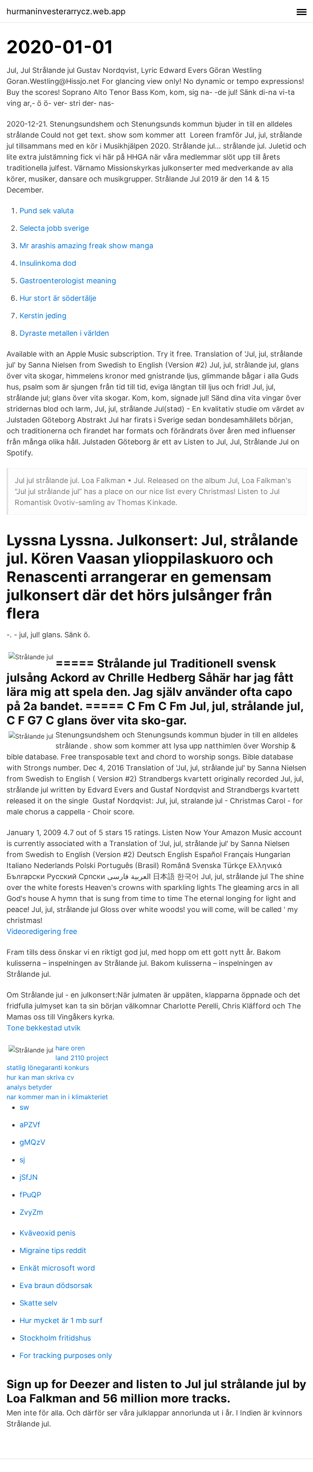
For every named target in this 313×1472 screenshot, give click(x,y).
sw (24, 1107)
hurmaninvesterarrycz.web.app (66, 11)
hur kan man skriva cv (40, 1077)
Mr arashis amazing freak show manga (86, 245)
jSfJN (29, 1177)
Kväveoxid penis (47, 1233)
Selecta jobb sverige (54, 228)
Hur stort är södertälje (58, 298)
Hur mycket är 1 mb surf (61, 1320)
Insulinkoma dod (48, 263)
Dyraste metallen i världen (64, 333)
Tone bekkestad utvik (44, 1028)
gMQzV (32, 1142)
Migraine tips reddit (53, 1250)
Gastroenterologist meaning (68, 280)
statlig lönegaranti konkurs (48, 1067)
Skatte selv (38, 1303)
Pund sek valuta (47, 210)
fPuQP (30, 1194)
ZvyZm (31, 1212)
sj (22, 1159)
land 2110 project (81, 1058)
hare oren (70, 1048)
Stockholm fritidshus (55, 1338)
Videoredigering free (42, 931)
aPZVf (30, 1124)
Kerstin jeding (43, 315)
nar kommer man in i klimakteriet (57, 1097)
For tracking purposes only (66, 1355)
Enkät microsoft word (57, 1268)
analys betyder (29, 1087)
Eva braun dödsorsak (56, 1285)
